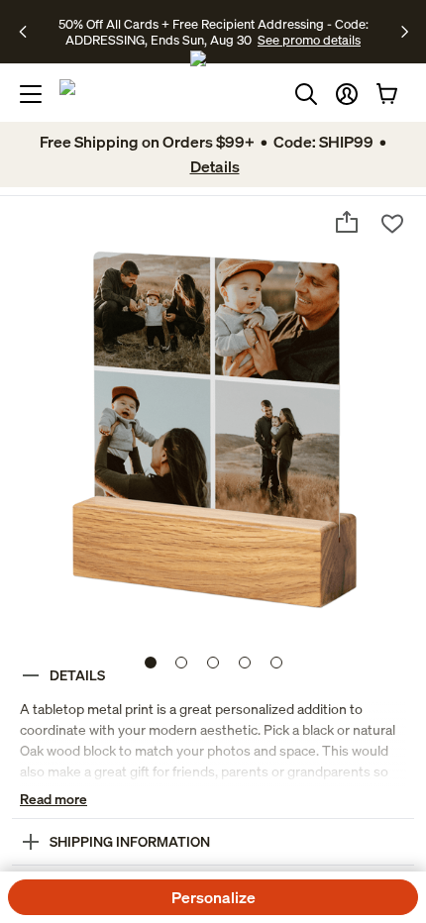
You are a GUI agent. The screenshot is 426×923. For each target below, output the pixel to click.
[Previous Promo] (29, 32)
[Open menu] (31, 94)
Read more (53, 798)
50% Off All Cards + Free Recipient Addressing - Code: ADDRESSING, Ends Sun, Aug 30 (213, 32)
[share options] (347, 222)
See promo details (309, 40)
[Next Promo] (404, 32)
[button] (347, 94)
